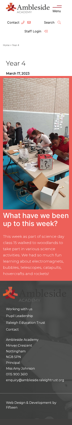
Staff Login (33, 31)
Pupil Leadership (19, 316)
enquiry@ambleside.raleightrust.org (35, 380)
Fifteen (11, 407)
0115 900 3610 (17, 374)
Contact (13, 22)
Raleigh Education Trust (25, 323)
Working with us (19, 309)
